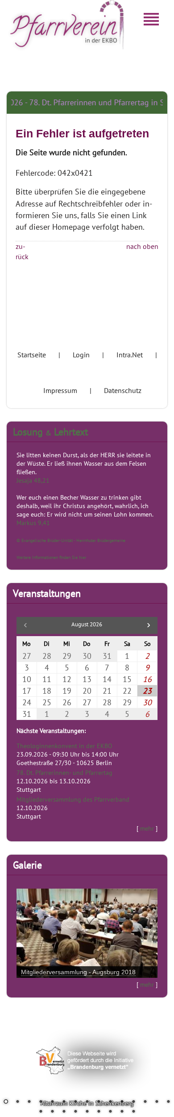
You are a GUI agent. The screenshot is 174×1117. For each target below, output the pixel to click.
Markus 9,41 (33, 522)
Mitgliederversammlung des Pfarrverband (73, 799)
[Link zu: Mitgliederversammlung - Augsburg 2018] (87, 933)
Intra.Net (129, 354)
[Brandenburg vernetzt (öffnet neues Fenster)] (87, 1103)
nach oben (142, 246)
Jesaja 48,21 (33, 480)
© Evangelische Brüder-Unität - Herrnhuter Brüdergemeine (71, 540)
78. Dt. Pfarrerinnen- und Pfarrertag (64, 772)
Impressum (60, 390)
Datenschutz (122, 390)
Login (81, 354)
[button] (148, 625)
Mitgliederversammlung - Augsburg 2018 (78, 972)
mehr (147, 828)
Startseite (31, 354)
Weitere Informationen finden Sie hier (51, 557)
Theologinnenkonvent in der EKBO (64, 745)
